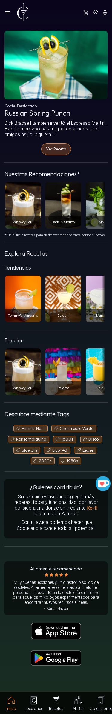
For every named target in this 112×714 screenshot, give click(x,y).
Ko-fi (92, 508)
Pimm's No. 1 (33, 428)
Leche (87, 450)
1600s (67, 439)
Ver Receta (56, 149)
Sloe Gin (29, 450)
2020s (45, 461)
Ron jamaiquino (31, 439)
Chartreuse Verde (76, 428)
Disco (93, 439)
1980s (72, 461)
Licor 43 (59, 450)
